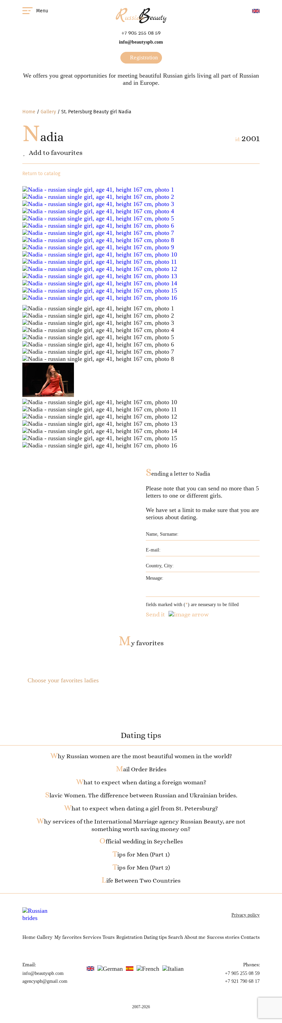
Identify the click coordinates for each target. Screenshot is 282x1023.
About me (194, 937)
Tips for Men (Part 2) (141, 867)
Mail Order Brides (141, 769)
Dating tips (155, 937)
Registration (143, 57)
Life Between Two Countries (141, 880)
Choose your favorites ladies (63, 680)
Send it (155, 614)
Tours (108, 937)
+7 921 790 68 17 (242, 981)
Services (92, 937)
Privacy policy (245, 915)
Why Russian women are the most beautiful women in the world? (141, 756)
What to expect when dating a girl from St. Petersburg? (141, 808)
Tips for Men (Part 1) (141, 854)
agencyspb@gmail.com (44, 981)
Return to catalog (41, 174)
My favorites (141, 643)
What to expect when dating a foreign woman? (141, 782)
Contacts (250, 937)
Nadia (43, 137)
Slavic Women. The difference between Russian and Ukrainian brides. (141, 795)
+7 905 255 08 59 (141, 33)
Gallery (48, 112)
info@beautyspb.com (141, 42)
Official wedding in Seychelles (141, 841)
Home (28, 112)
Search (175, 937)
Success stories (223, 937)
